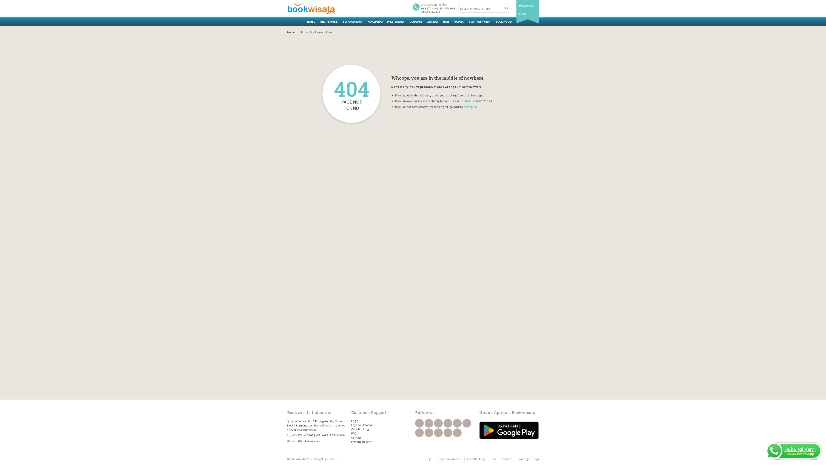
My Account (527, 6)
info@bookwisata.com (306, 441)
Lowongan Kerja (361, 442)
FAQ (353, 433)
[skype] (457, 432)
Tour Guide (415, 21)
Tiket (446, 21)
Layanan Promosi (362, 425)
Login (523, 14)
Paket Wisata (395, 21)
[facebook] (419, 423)
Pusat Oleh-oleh (479, 21)
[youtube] (466, 423)
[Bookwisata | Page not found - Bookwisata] (311, 8)
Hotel (311, 21)
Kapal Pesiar (375, 21)
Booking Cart (504, 21)
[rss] (438, 423)
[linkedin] (448, 423)
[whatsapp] (438, 432)
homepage (471, 107)
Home (291, 32)
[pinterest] (429, 432)
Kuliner (458, 21)
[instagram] (448, 432)
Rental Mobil (328, 21)
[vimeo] (419, 432)
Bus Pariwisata (352, 21)
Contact (356, 438)
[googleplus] (457, 423)
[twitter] (429, 423)
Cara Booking (360, 429)
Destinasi (432, 21)
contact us (467, 101)
